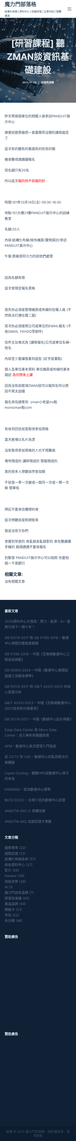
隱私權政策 (56, 1132)
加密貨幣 (11, 881)
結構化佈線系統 (16, 859)
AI (6, 887)
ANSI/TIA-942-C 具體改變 (25, 811)
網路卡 (10, 909)
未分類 (10, 920)
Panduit (11, 876)
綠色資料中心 (15, 865)
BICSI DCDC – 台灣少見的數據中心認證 (35, 800)
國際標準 (11, 848)
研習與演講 (47, 82)
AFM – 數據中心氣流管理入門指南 (30, 746)
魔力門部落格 (20, 4)
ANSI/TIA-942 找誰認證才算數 (28, 821)
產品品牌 (11, 904)
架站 (8, 915)
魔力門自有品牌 (16, 892)
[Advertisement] (38, 982)
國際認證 (11, 853)
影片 (8, 870)
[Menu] (69, 9)
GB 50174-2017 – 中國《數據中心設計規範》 (39, 719)
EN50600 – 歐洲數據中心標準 (28, 789)
